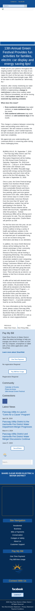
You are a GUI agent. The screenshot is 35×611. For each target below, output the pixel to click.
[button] (17, 43)
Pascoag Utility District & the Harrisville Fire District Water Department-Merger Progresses (17, 424)
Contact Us (13, 1)
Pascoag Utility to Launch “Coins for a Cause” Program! (16, 413)
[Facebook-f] (30, 6)
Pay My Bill (21, 1)
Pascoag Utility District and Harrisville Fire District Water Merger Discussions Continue (16, 436)
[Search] (25, 6)
